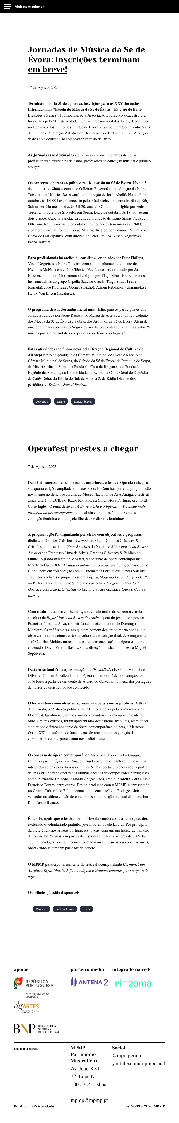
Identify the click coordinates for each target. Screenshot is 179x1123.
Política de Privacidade (34, 1106)
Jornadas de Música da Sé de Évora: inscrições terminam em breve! (86, 59)
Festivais (41, 909)
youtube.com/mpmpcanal (138, 1063)
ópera (86, 909)
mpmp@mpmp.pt (89, 1099)
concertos (42, 401)
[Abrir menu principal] (24, 6)
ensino (61, 401)
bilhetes (40, 892)
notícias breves (83, 401)
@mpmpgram (126, 1055)
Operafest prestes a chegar (83, 448)
